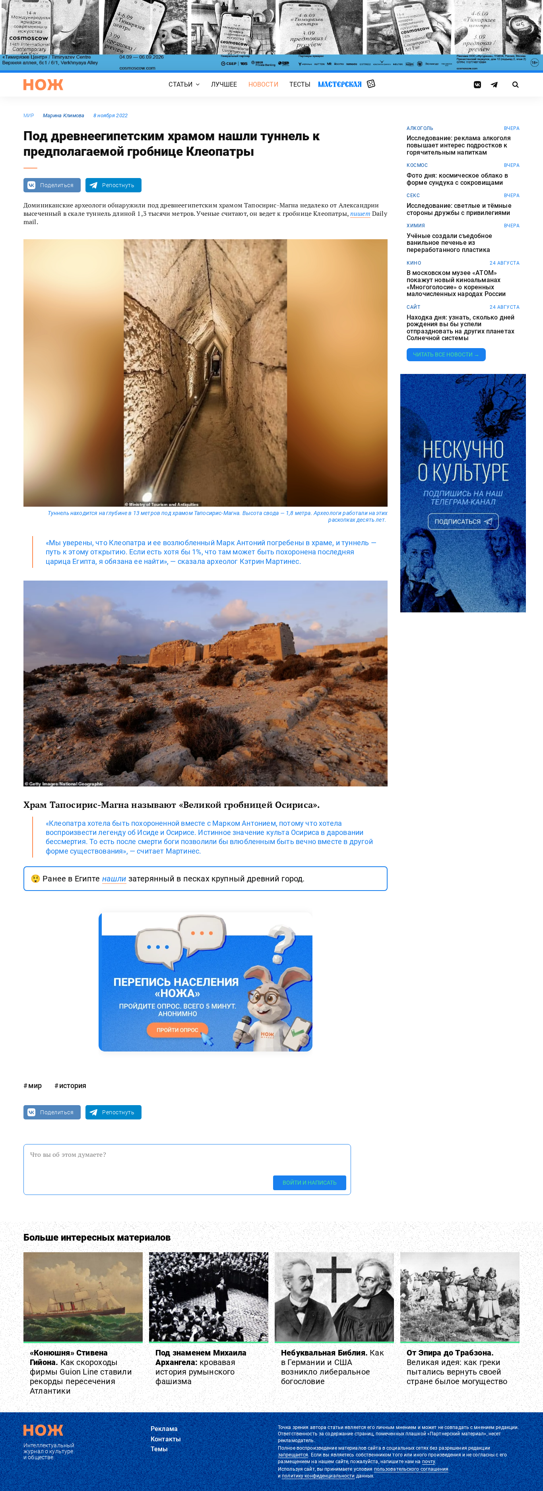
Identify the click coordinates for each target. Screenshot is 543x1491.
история (72, 1085)
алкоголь (420, 128)
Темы (159, 1449)
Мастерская (339, 84)
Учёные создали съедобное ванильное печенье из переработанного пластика (449, 243)
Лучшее (224, 85)
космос (417, 165)
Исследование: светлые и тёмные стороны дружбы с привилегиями (459, 209)
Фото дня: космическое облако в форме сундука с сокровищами (457, 179)
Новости (263, 85)
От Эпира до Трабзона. (457, 1367)
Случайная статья (371, 84)
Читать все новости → (446, 354)
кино (414, 263)
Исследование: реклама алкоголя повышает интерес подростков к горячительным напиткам (459, 145)
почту (428, 1461)
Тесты (300, 85)
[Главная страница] (43, 85)
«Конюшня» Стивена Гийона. (81, 1372)
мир (28, 115)
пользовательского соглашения (411, 1469)
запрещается (293, 1455)
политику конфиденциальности (318, 1476)
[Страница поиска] (516, 84)
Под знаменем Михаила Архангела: (200, 1367)
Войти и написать (310, 1183)
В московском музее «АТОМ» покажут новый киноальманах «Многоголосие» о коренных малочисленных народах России (456, 283)
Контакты (166, 1439)
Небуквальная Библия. (332, 1367)
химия (416, 225)
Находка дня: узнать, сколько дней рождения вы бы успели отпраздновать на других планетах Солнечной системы (460, 328)
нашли (114, 878)
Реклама (164, 1429)
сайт (413, 307)
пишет (360, 213)
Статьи (180, 85)
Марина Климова (64, 115)
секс (413, 195)
